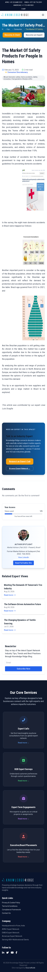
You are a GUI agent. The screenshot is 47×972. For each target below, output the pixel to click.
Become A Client (12, 35)
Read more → (23, 743)
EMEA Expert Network (10, 933)
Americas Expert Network (12, 936)
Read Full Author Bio (23, 563)
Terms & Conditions (9, 906)
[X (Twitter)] (7, 952)
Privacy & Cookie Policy (11, 903)
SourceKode (30, 968)
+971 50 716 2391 (35, 2)
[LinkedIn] (3, 952)
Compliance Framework (11, 910)
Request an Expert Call (19, 461)
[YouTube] (12, 952)
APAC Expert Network (10, 929)
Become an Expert (34, 35)
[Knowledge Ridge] (15, 14)
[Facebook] (16, 952)
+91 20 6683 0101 (16, 2)
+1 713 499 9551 (28, 5)
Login (23, 9)
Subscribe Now (23, 669)
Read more (8, 595)
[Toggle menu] (42, 14)
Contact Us (6, 913)
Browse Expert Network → (19, 468)
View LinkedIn (23, 557)
